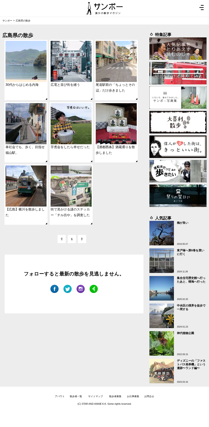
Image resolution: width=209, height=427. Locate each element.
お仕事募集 (133, 396)
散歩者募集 (115, 396)
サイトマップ (95, 396)
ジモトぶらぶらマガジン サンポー (104, 8)
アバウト (60, 396)
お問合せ (149, 396)
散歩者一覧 (76, 396)
